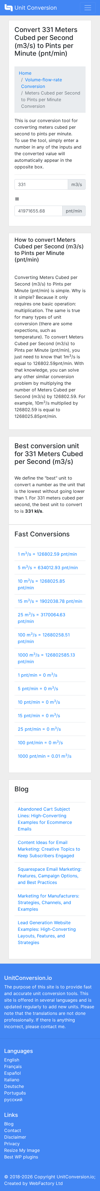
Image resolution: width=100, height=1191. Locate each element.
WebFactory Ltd (46, 1183)
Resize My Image (22, 1150)
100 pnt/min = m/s (40, 742)
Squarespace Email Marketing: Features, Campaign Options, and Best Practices (49, 875)
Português (15, 1093)
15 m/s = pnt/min (50, 601)
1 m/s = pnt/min (47, 554)
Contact (12, 1130)
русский (13, 1099)
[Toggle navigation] (88, 7)
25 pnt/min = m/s (39, 729)
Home (25, 73)
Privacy (12, 1143)
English (11, 1060)
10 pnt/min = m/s (39, 702)
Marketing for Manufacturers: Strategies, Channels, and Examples (48, 902)
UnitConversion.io (75, 1176)
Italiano (11, 1079)
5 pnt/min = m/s (38, 688)
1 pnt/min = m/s (37, 675)
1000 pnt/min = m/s (44, 756)
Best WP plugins (21, 1157)
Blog (9, 1124)
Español (12, 1073)
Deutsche (14, 1086)
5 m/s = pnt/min (48, 567)
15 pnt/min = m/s (39, 715)
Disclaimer (15, 1137)
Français (13, 1066)
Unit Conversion (35, 7)
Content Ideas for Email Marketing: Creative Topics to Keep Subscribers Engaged (49, 849)
